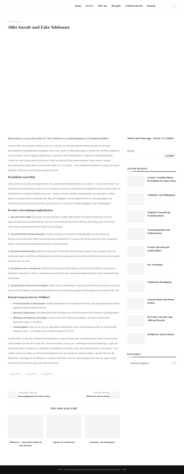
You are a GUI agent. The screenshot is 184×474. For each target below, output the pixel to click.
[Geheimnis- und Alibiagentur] (102, 426)
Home (78, 5)
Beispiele (116, 5)
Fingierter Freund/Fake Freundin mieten (158, 214)
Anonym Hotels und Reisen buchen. (160, 301)
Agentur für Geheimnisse (64, 442)
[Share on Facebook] (61, 385)
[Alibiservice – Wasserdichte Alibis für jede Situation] (25, 426)
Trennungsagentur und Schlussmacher (158, 231)
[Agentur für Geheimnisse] (64, 426)
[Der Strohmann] (135, 269)
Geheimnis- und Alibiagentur (102, 442)
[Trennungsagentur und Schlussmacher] (135, 234)
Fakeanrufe (46, 374)
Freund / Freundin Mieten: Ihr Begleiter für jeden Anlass (161, 179)
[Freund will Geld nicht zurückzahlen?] (135, 251)
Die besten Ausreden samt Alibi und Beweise (159, 318)
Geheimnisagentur (153, 363)
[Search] (169, 6)
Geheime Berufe (133, 5)
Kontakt (151, 5)
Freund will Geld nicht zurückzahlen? (158, 249)
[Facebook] (165, 6)
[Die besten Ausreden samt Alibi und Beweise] (135, 321)
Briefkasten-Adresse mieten (160, 334)
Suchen (131, 151)
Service (89, 5)
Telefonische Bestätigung (159, 282)
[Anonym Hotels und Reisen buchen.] (135, 304)
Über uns (102, 5)
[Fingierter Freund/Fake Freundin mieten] (135, 216)
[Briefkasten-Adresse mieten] (135, 338)
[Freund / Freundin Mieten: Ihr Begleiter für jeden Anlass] (135, 182)
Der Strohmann (155, 264)
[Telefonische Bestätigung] (135, 286)
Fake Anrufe (31, 374)
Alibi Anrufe (15, 374)
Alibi (124, 470)
